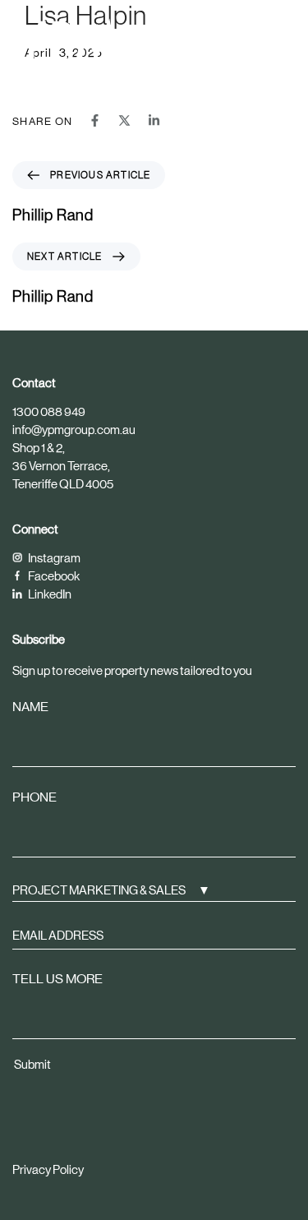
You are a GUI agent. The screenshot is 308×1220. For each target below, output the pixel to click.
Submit (32, 1064)
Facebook (53, 576)
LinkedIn (48, 594)
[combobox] (154, 889)
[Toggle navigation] (246, 39)
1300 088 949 (48, 411)
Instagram (53, 558)
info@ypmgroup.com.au (74, 430)
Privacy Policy (48, 1169)
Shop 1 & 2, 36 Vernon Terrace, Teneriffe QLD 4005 (62, 466)
